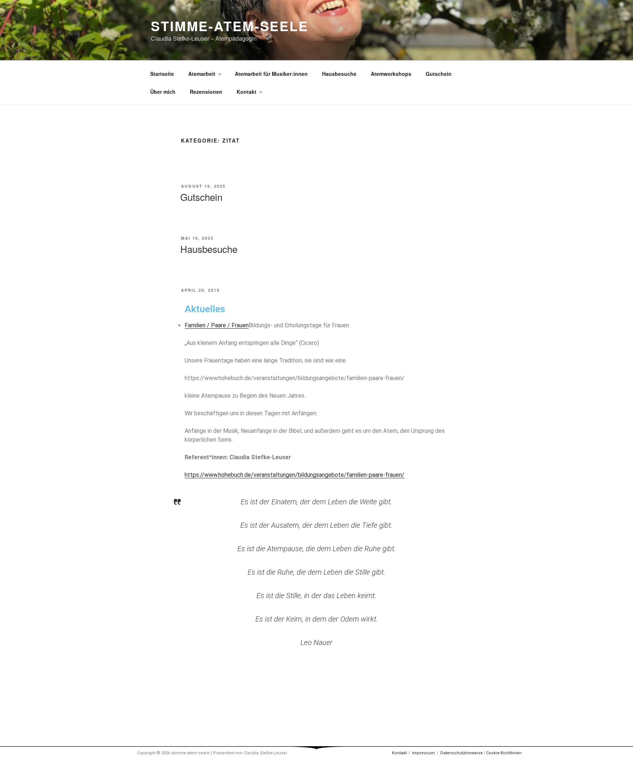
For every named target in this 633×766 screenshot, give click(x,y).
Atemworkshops (391, 73)
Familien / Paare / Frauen (217, 325)
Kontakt (246, 91)
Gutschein (439, 73)
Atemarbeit (201, 73)
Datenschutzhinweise (461, 753)
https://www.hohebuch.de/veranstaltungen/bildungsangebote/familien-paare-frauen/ (294, 474)
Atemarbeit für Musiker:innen (271, 73)
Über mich (162, 91)
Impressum (423, 753)
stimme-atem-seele (229, 25)
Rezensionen (206, 91)
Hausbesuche (339, 73)
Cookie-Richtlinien (504, 753)
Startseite (162, 73)
